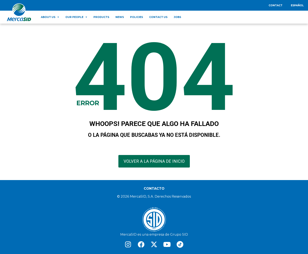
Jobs (177, 17)
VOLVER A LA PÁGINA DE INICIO (154, 161)
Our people (74, 17)
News (119, 17)
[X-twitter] (154, 244)
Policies (136, 17)
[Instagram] (128, 244)
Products (101, 17)
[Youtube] (167, 244)
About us (48, 17)
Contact (275, 5)
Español (297, 5)
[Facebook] (141, 244)
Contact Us (158, 17)
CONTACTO (154, 188)
